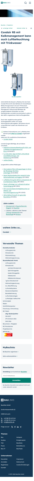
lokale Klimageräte (13, 273)
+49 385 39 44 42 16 (9, 420)
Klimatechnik (10, 206)
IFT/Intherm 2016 (10, 319)
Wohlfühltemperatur (9, 306)
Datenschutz (20, 462)
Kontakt (3, 467)
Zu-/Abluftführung (11, 286)
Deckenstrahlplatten (11, 291)
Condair (6, 232)
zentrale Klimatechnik (14, 268)
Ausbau (3, 440)
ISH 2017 (8, 316)
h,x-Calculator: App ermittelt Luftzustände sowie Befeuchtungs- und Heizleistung (16, 155)
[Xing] (21, 427)
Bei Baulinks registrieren (10, 352)
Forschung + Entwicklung (10, 308)
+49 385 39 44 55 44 (10, 418)
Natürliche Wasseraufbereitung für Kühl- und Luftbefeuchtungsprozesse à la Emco (17, 149)
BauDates (19, 443)
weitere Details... (8, 160)
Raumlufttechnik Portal (10, 260)
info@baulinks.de (9, 422)
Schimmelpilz (7, 301)
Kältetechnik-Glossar (14, 278)
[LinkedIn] (18, 427)
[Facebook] (15, 427)
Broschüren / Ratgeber (10, 324)
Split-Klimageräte (13, 270)
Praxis (3, 446)
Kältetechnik (12, 275)
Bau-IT (3, 448)
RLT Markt (6, 311)
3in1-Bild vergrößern (16, 96)
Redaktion (10, 25)
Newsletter (4, 459)
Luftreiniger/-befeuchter (12, 298)
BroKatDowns (20, 446)
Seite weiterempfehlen (9, 356)
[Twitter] (12, 427)
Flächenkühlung (10, 255)
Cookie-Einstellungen (22, 465)
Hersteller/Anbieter (9, 248)
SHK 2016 (8, 321)
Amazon (18, 214)
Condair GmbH (7, 139)
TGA (2, 443)
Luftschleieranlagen (11, 296)
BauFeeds (19, 448)
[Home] (16, 401)
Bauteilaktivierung (11, 293)
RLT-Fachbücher (8, 326)
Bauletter (24, 371)
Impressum (19, 459)
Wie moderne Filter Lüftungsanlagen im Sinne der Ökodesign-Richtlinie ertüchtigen (17, 171)
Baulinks (3, 25)
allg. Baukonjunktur (11, 313)
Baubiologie (9, 214)
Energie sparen (21, 440)
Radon (5, 303)
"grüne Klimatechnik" (11, 281)
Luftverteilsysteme (11, 288)
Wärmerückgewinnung (12, 258)
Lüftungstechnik (10, 250)
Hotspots (19, 437)
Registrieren (4, 465)
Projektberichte (7, 329)
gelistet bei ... (7, 331)
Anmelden (4, 462)
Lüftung (8, 212)
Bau (2, 437)
